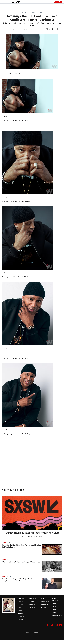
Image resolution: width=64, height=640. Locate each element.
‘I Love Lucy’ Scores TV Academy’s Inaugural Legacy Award (21, 562)
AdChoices (43, 607)
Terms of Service (45, 601)
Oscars (54, 612)
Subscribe (57, 1)
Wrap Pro (32, 598)
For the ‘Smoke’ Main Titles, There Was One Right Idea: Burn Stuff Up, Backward (21, 546)
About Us (20, 601)
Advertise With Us (57, 615)
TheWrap (21, 598)
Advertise (20, 604)
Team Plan (32, 604)
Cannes (54, 603)
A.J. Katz (25, 536)
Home (24, 12)
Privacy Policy (44, 604)
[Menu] (4, 2)
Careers (20, 610)
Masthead (20, 613)
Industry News (32, 12)
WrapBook (20, 619)
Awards (40, 12)
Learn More (32, 607)
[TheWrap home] (13, 2)
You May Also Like (13, 489)
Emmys (54, 609)
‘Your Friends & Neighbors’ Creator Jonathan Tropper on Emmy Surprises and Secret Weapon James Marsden (20, 580)
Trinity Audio (17, 73)
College (54, 606)
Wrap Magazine (55, 599)
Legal (42, 598)
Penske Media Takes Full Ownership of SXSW (32, 532)
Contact (20, 607)
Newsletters (21, 616)
